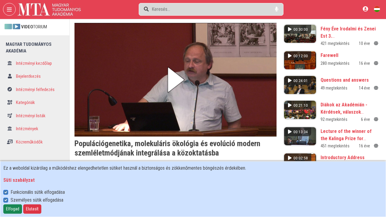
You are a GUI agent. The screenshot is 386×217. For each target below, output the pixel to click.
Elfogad (12, 208)
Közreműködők (29, 142)
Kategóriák (25, 102)
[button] (175, 80)
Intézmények (26, 128)
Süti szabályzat (19, 180)
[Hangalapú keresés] (276, 9)
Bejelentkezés (28, 76)
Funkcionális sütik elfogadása (38, 192)
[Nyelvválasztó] (377, 9)
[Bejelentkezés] (365, 9)
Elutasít (32, 208)
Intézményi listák (30, 115)
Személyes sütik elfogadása (37, 200)
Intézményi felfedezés (35, 89)
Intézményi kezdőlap (33, 63)
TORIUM (34, 27)
